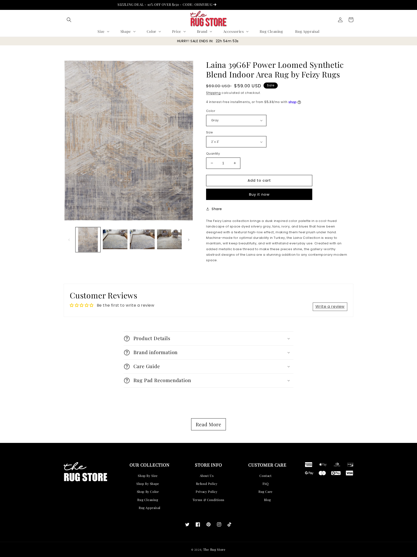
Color (210, 111)
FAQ (266, 483)
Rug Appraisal (149, 508)
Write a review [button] (330, 306)
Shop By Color (148, 491)
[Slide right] (188, 239)
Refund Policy (207, 483)
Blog (267, 500)
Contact (265, 476)
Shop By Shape (147, 483)
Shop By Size (148, 476)
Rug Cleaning (147, 500)
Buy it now (259, 194)
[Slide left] (69, 239)
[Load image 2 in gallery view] (115, 239)
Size (209, 132)
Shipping (213, 93)
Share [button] (217, 208)
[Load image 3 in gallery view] (142, 239)
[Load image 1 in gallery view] (88, 239)
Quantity (213, 153)
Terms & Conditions (208, 500)
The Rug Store (214, 549)
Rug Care (265, 491)
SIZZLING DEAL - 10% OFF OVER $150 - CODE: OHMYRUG (151, 4)
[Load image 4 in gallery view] (169, 239)
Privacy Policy (206, 491)
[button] (69, 19)
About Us (207, 476)
